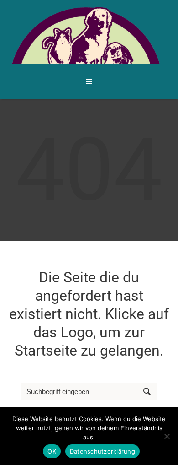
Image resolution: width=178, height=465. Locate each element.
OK (51, 451)
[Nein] (166, 436)
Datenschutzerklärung (102, 451)
